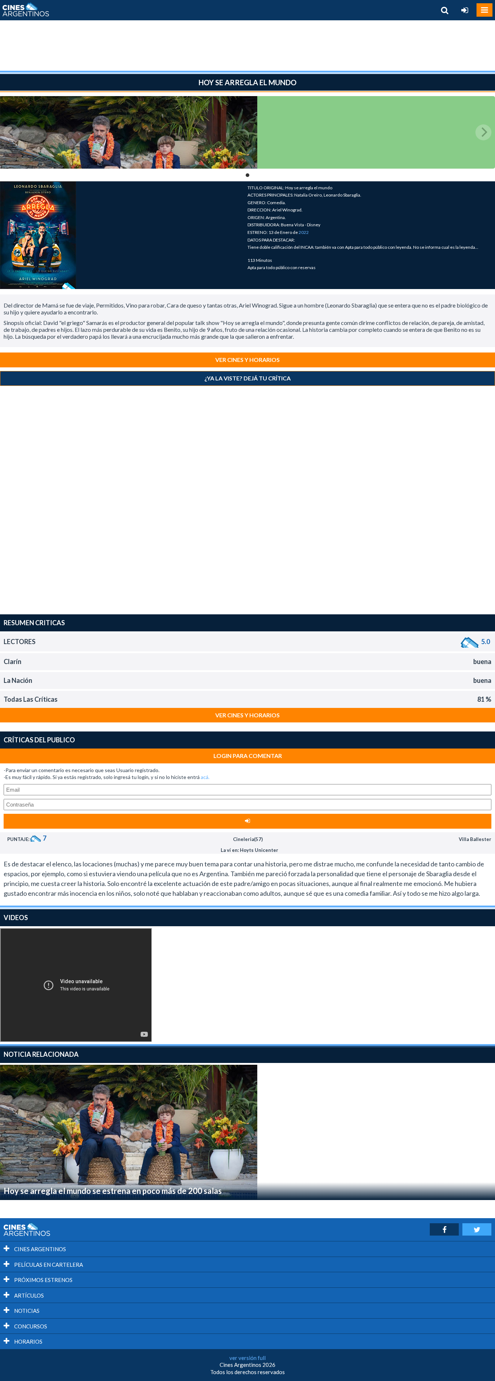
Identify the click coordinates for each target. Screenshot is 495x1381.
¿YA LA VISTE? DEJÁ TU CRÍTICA (247, 378)
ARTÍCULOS (28, 1295)
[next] (483, 132)
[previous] (12, 132)
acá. (205, 777)
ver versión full (247, 1358)
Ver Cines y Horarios (247, 359)
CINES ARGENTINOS (39, 1249)
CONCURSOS (30, 1326)
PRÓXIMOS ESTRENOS (42, 1280)
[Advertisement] (247, 45)
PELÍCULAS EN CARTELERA (48, 1264)
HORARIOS (27, 1341)
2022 (304, 232)
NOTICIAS (26, 1310)
